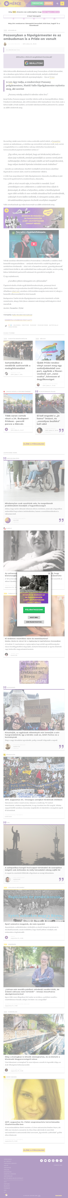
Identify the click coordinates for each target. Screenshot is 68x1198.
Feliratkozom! (34, 609)
